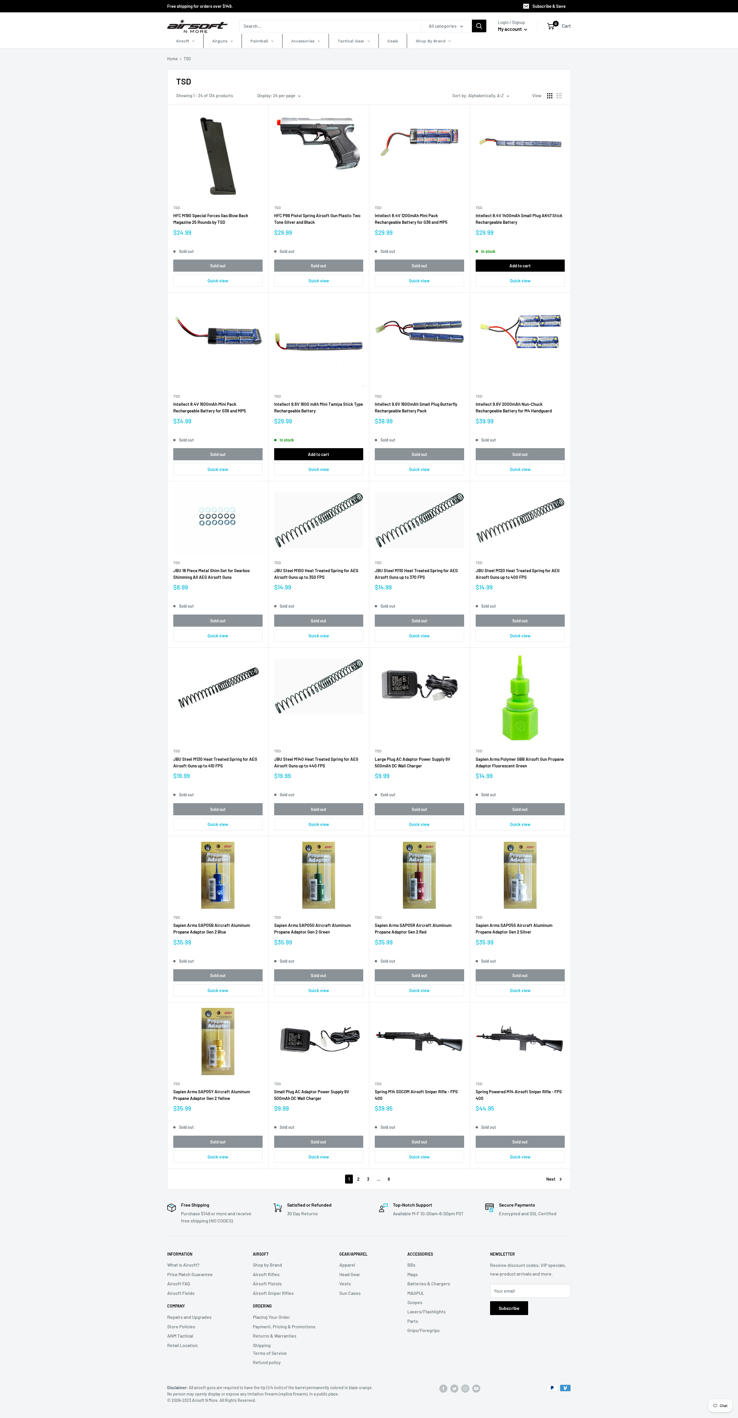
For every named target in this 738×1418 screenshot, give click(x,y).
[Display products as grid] (549, 95)
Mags (412, 1274)
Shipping (262, 1345)
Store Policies (181, 1326)
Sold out (218, 265)
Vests (345, 1283)
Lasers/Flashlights (426, 1311)
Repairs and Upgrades (189, 1317)
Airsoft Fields (181, 1293)
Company (176, 1306)
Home (172, 58)
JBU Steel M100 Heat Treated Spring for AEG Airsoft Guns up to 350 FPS (316, 574)
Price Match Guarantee (190, 1274)
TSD (176, 207)
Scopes (414, 1302)
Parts (412, 1321)
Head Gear (349, 1274)
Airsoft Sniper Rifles (273, 1293)
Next (551, 1179)
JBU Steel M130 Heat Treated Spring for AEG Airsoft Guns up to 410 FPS (215, 762)
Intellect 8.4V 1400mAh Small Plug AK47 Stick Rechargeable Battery (519, 219)
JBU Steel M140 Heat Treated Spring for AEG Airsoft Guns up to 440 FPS (316, 762)
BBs (411, 1264)
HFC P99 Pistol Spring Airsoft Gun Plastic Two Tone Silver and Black (317, 219)
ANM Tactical (180, 1335)
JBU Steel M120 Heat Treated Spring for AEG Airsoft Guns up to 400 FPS (518, 574)
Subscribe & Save (549, 6)
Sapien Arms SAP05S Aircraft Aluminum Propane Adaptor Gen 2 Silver (514, 928)
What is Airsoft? (183, 1264)
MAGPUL (415, 1293)
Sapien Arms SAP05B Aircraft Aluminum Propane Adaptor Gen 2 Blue (211, 928)
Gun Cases (350, 1293)
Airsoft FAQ (178, 1283)
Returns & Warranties (274, 1335)
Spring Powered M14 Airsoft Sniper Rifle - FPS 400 (519, 1095)
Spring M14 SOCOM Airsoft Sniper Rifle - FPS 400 (416, 1095)
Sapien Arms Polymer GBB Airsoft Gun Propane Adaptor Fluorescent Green (520, 762)
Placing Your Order (271, 1317)
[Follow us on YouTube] (476, 1389)
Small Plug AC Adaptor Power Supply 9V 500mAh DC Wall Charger (311, 1095)
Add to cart (520, 265)
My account (510, 29)
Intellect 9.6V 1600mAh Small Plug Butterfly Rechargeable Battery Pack (416, 407)
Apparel (347, 1264)
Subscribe (509, 1308)
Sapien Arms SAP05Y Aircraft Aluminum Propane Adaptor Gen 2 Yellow (211, 1095)
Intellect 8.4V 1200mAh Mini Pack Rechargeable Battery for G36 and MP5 (411, 219)
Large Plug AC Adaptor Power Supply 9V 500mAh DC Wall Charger (412, 762)
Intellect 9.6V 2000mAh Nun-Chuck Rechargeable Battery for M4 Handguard (514, 407)
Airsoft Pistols (267, 1283)
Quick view (218, 280)
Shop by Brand (267, 1264)
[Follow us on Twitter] (454, 1389)
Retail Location (182, 1345)
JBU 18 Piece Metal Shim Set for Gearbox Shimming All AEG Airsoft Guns (211, 574)
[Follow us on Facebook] (443, 1389)
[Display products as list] (559, 95)
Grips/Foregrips (423, 1330)
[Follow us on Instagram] (465, 1389)
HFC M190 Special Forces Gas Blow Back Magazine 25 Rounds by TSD (210, 219)
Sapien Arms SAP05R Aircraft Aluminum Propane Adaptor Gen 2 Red (413, 928)
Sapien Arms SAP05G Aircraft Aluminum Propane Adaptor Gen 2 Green (312, 928)
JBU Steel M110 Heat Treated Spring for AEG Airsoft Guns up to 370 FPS (416, 574)
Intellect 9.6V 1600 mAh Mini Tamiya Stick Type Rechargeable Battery (318, 407)
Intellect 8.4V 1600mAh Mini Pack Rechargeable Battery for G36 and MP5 (209, 407)
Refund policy (267, 1362)
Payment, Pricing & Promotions (284, 1326)
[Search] (479, 26)
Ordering (262, 1306)
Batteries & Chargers (428, 1283)
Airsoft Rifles (266, 1274)
